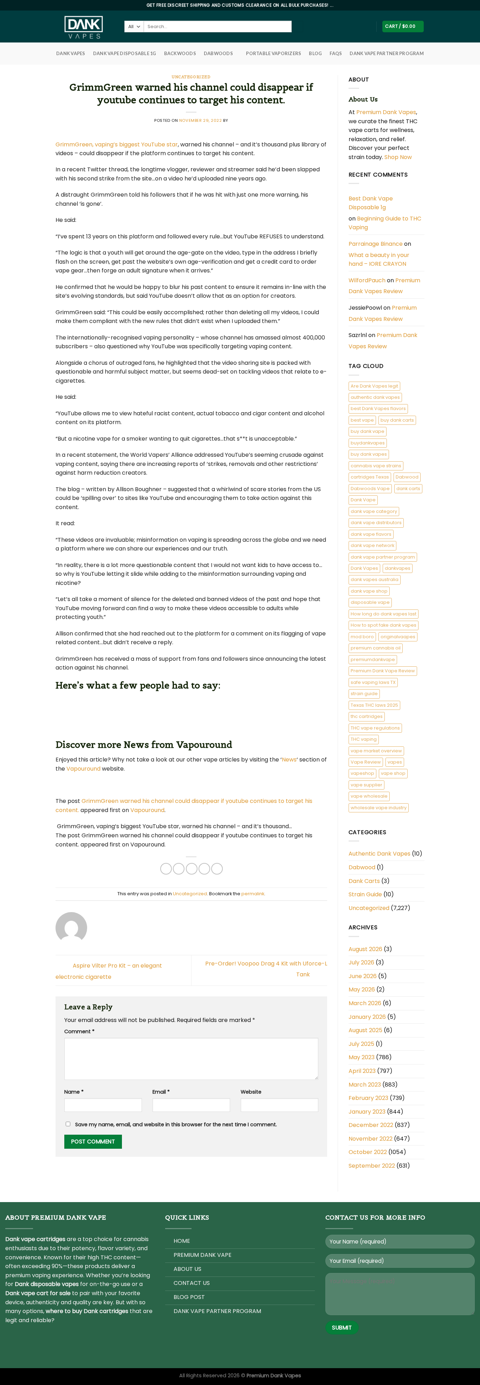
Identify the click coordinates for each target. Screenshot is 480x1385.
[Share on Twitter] (178, 869)
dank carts (408, 489)
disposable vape (370, 602)
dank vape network (372, 545)
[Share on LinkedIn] (217, 869)
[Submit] (297, 27)
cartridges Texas (370, 477)
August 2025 (365, 1030)
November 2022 (371, 1139)
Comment (79, 1031)
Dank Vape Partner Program (386, 53)
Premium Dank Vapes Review (384, 286)
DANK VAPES (70, 53)
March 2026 (365, 1003)
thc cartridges (367, 716)
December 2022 (371, 1125)
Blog (315, 53)
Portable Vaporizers (273, 53)
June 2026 (363, 976)
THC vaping (364, 739)
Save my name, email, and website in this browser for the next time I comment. (176, 1124)
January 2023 (367, 1112)
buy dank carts (397, 420)
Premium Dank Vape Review (383, 671)
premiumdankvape (373, 659)
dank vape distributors (376, 523)
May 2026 (362, 989)
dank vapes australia (374, 579)
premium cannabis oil (376, 648)
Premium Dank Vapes (386, 112)
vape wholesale (369, 796)
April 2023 (362, 1071)
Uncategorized (191, 76)
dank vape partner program (383, 557)
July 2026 (361, 962)
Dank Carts (364, 881)
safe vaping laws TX (373, 682)
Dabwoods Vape (370, 489)
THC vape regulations (375, 728)
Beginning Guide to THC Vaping (385, 223)
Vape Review (366, 762)
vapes (395, 762)
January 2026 (367, 1017)
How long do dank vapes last (383, 614)
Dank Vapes (364, 568)
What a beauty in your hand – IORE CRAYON (379, 259)
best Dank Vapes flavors (378, 408)
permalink (252, 894)
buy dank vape (367, 431)
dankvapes (397, 568)
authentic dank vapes (375, 397)
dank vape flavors (371, 534)
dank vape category (374, 511)
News (289, 760)
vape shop (393, 773)
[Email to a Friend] (191, 869)
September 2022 (372, 1166)
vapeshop (362, 773)
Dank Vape (363, 500)
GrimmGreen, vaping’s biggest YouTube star (117, 144)
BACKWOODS (180, 53)
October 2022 (368, 1152)
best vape (362, 420)
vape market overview (376, 751)
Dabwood (407, 477)
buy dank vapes (369, 454)
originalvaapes (398, 637)
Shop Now (398, 157)
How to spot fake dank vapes (383, 625)
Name (74, 1091)
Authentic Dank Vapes (379, 854)
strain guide (364, 694)
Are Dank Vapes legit (374, 386)
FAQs (336, 53)
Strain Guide (365, 894)
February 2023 (368, 1098)
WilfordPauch (367, 280)
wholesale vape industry (379, 808)
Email (161, 1091)
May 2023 (362, 1057)
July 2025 (361, 1044)
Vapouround (83, 769)
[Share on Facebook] (166, 869)
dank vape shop (369, 591)
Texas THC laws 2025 (374, 705)
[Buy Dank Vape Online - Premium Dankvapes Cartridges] (85, 26)
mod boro (362, 637)
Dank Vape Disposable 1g (124, 53)
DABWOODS (218, 53)
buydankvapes (368, 443)
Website (251, 1091)
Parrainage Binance (376, 244)
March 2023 (365, 1085)
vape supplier (366, 785)
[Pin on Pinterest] (204, 869)
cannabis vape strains (376, 466)
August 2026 (365, 949)
